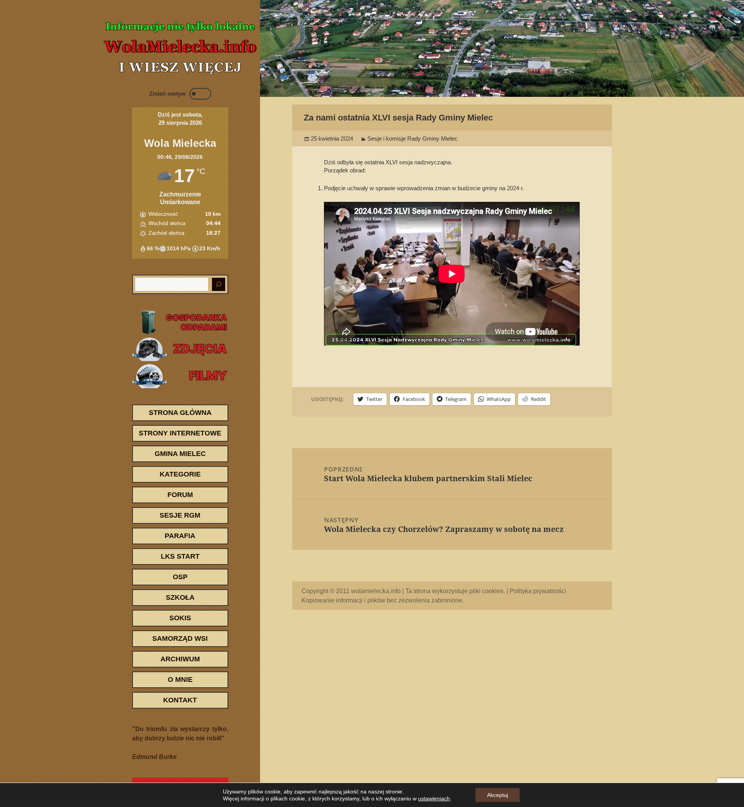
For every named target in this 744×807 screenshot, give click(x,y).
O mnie (180, 679)
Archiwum (180, 659)
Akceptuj (497, 795)
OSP (180, 577)
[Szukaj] (218, 284)
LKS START (180, 556)
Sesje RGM (180, 515)
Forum (180, 495)
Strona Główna (180, 412)
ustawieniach (434, 798)
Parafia (180, 536)
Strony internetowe (180, 433)
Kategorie (180, 474)
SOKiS (180, 618)
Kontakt (180, 700)
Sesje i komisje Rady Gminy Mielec (412, 138)
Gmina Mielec (180, 454)
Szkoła (180, 597)
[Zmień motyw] (200, 94)
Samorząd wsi (180, 638)
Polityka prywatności (538, 591)
